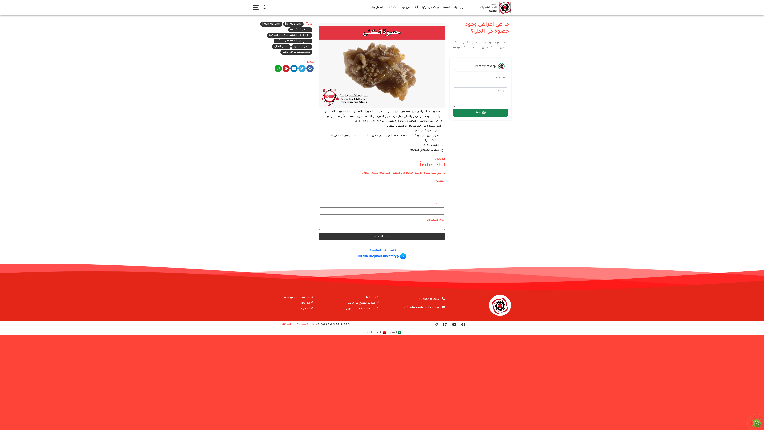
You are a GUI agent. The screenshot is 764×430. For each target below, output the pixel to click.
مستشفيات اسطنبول (360, 308)
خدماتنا (391, 7)
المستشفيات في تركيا (436, 7)
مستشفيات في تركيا (296, 52)
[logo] (504, 8)
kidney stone (293, 24)
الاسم (440, 205)
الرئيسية (459, 7)
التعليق (439, 181)
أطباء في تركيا (409, 7)
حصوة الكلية (301, 46)
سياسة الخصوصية (297, 297)
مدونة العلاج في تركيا (362, 303)
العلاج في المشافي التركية (293, 41)
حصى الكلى (281, 46)
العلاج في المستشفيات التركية (289, 35)
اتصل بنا (377, 7)
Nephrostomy (271, 24)
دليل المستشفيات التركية (299, 324)
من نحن (305, 303)
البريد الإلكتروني (434, 220)
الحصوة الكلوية (300, 29)
